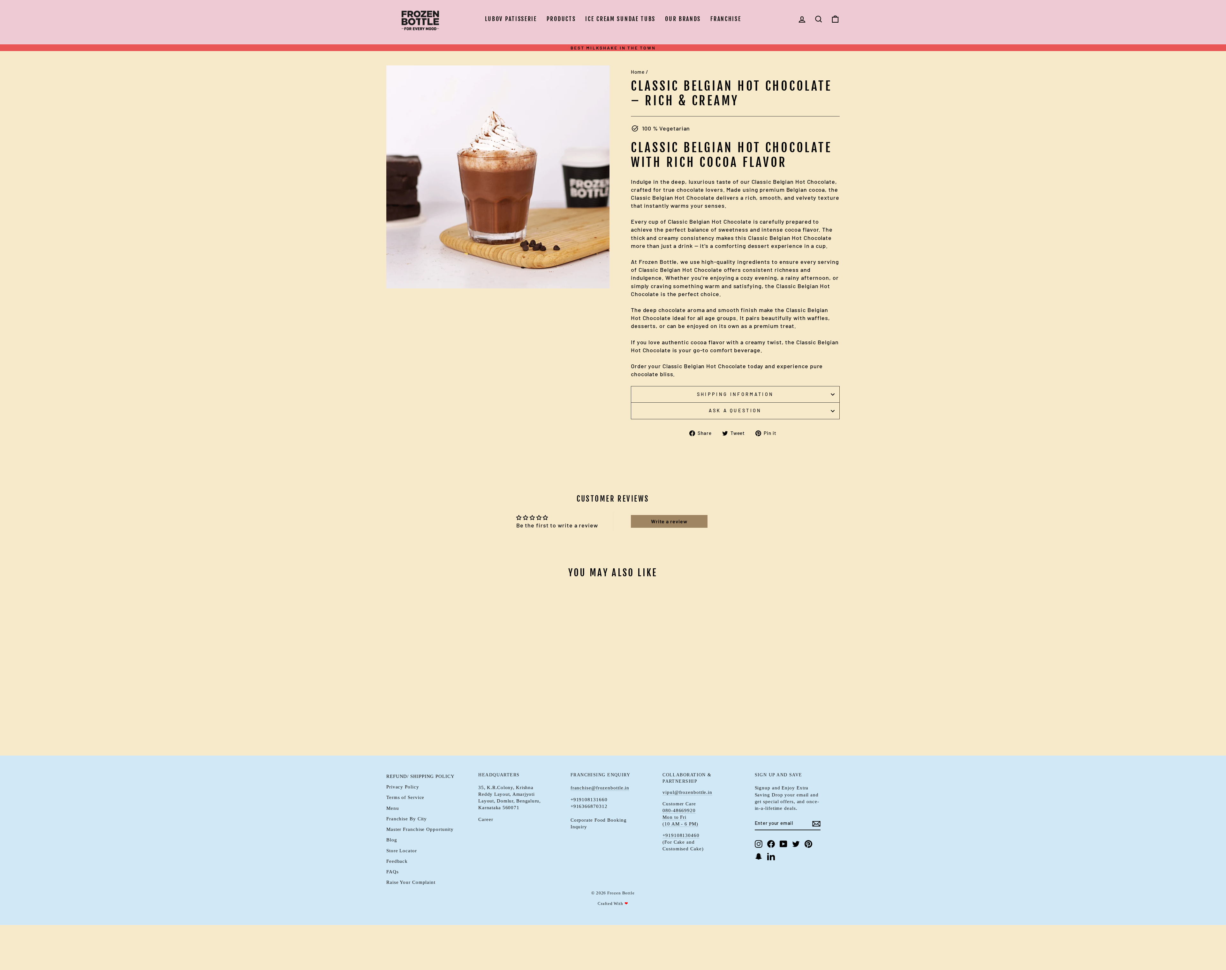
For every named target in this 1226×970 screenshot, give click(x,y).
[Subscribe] (816, 823)
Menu (392, 808)
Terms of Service (405, 797)
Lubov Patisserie (511, 18)
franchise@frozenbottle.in (600, 787)
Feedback (397, 861)
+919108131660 (589, 799)
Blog (391, 839)
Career (485, 819)
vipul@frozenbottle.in (687, 792)
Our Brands (683, 18)
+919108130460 (681, 835)
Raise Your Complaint (410, 882)
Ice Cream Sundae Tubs (620, 18)
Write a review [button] (669, 521)
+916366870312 (589, 806)
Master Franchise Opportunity (420, 829)
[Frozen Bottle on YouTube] (783, 843)
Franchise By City (406, 818)
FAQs (392, 871)
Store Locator (401, 850)
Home (638, 72)
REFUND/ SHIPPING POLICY (420, 776)
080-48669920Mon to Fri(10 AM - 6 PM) (680, 817)
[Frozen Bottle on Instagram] (758, 843)
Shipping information (735, 394)
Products (561, 18)
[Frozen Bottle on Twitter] (796, 843)
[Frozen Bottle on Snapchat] (758, 856)
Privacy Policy (402, 786)
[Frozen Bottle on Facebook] (771, 843)
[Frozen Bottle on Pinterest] (808, 843)
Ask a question (735, 410)
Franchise (725, 18)
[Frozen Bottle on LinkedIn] (771, 856)
